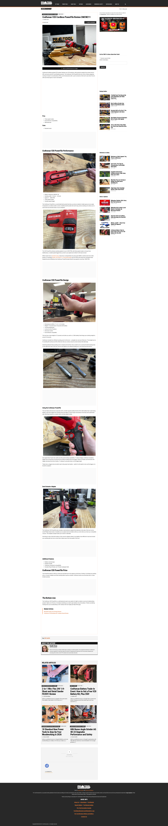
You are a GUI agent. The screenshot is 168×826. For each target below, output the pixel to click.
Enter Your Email (104, 60)
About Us (117, 4)
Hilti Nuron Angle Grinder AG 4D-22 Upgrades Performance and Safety (83, 732)
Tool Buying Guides (88, 805)
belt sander (47, 638)
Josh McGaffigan (46, 696)
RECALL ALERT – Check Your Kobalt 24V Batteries (118, 223)
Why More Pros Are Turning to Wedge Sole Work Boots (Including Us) (118, 181)
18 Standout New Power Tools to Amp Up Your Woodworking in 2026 (53, 732)
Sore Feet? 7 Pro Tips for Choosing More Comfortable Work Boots (118, 165)
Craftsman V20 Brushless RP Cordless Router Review (56, 613)
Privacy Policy (80, 790)
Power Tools (65, 4)
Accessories (88, 4)
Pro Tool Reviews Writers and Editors (84, 813)
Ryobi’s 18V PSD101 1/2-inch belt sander (61, 257)
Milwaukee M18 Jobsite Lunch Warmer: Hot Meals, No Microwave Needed (118, 209)
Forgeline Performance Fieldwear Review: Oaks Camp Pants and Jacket (118, 173)
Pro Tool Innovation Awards (84, 808)
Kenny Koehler (46, 736)
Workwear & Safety (98, 4)
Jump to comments (91, 22)
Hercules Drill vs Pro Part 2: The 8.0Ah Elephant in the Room (118, 111)
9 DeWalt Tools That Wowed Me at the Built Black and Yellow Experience (118, 96)
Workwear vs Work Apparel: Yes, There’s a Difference (119, 157)
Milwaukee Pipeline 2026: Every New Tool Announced (118, 201)
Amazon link (103, 14)
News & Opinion (73, 685)
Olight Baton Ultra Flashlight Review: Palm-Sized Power (117, 188)
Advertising (83, 802)
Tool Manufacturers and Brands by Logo (84, 811)
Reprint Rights (78, 805)
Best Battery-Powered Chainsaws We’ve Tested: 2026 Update (119, 118)
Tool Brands (91, 802)
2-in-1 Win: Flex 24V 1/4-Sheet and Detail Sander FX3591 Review (53, 691)
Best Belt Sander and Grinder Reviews (52, 611)
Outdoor (81, 4)
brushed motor (55, 255)
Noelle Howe (46, 19)
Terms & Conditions (89, 790)
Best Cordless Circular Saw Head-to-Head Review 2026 (117, 104)
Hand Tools (73, 4)
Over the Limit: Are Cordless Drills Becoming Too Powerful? (118, 216)
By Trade (57, 4)
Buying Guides (109, 4)
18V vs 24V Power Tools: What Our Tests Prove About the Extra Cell (118, 126)
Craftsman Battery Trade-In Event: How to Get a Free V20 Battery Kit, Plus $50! (83, 691)
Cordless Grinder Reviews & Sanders (50, 14)
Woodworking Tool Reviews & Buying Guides (51, 726)
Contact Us (84, 816)
